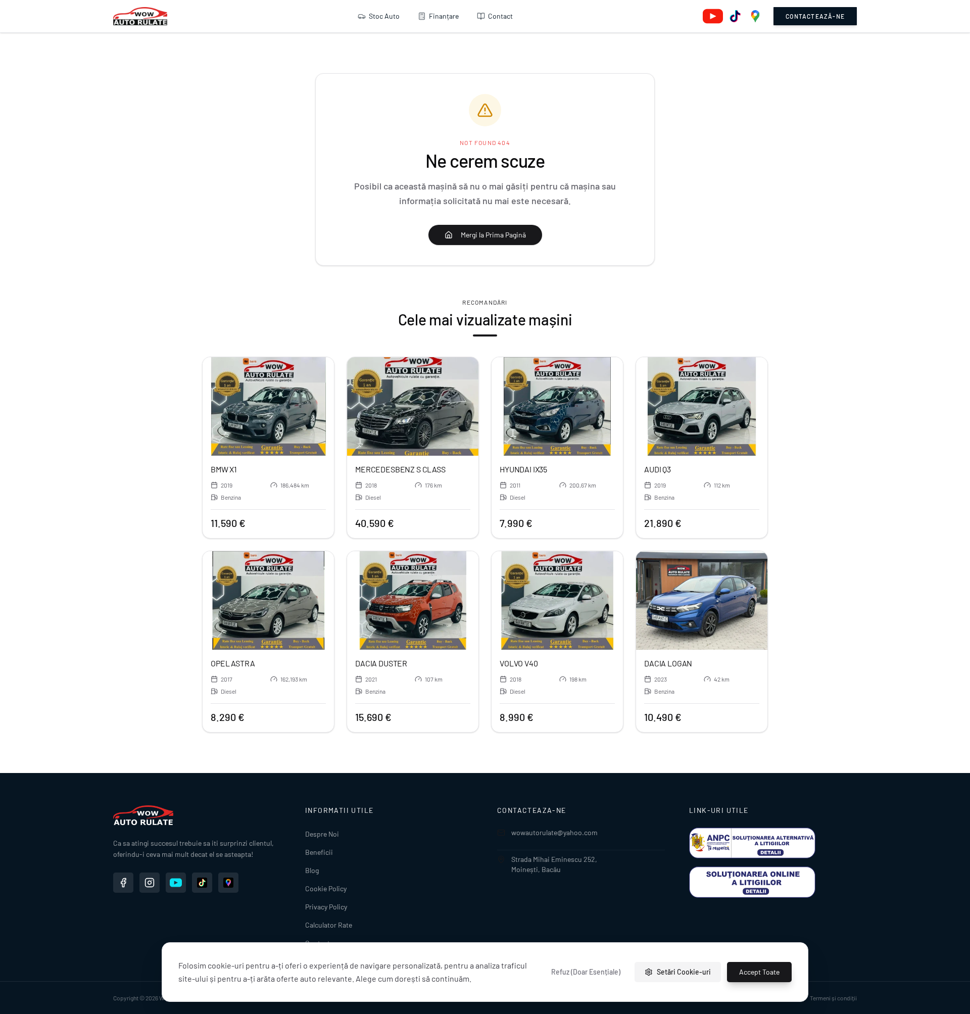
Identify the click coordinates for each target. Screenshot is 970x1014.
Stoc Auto (384, 16)
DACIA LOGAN (668, 663)
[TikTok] (735, 16)
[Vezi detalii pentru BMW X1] (268, 406)
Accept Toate (759, 972)
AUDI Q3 (657, 469)
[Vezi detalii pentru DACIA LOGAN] (701, 600)
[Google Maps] (755, 16)
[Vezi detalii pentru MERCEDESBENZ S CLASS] (412, 406)
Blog (312, 870)
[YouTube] (713, 16)
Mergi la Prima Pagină (493, 234)
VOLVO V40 (519, 663)
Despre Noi (322, 834)
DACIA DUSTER (381, 663)
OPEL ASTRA (233, 663)
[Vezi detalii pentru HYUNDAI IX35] (557, 406)
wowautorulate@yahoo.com (554, 832)
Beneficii (319, 852)
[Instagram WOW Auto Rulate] (149, 883)
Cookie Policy (326, 888)
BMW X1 (224, 469)
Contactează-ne (815, 16)
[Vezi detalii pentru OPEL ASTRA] (268, 600)
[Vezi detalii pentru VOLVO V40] (557, 600)
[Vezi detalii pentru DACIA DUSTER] (412, 600)
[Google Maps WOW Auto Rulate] (228, 883)
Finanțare (444, 16)
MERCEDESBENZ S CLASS (400, 469)
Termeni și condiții (833, 997)
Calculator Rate (328, 925)
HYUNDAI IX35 (523, 469)
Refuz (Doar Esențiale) (585, 972)
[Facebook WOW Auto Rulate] (123, 883)
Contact (500, 16)
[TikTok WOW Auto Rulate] (202, 883)
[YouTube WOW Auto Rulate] (176, 883)
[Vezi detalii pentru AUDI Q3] (701, 406)
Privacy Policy (326, 906)
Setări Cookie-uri (684, 972)
